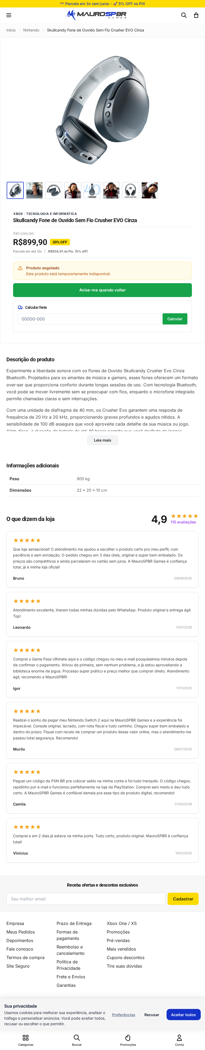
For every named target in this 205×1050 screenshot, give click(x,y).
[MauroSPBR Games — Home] (96, 15)
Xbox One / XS (122, 923)
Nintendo (31, 30)
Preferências (123, 1014)
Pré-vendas (118, 940)
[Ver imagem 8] (149, 190)
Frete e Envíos (71, 976)
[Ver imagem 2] (34, 190)
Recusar (151, 1014)
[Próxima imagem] (191, 110)
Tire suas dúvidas (124, 966)
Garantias (66, 985)
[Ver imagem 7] (130, 190)
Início (10, 30)
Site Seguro (18, 966)
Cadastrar (183, 898)
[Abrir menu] (8, 15)
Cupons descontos (125, 957)
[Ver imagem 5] (92, 190)
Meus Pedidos (20, 932)
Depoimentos (19, 940)
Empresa (15, 923)
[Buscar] (184, 15)
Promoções (118, 932)
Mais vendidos (121, 949)
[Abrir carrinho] (196, 15)
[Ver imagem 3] (53, 190)
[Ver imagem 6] (111, 190)
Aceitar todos (183, 1014)
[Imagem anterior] (14, 110)
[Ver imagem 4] (72, 190)
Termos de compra (25, 957)
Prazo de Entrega (74, 923)
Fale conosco (19, 949)
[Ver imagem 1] (15, 190)
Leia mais (102, 440)
